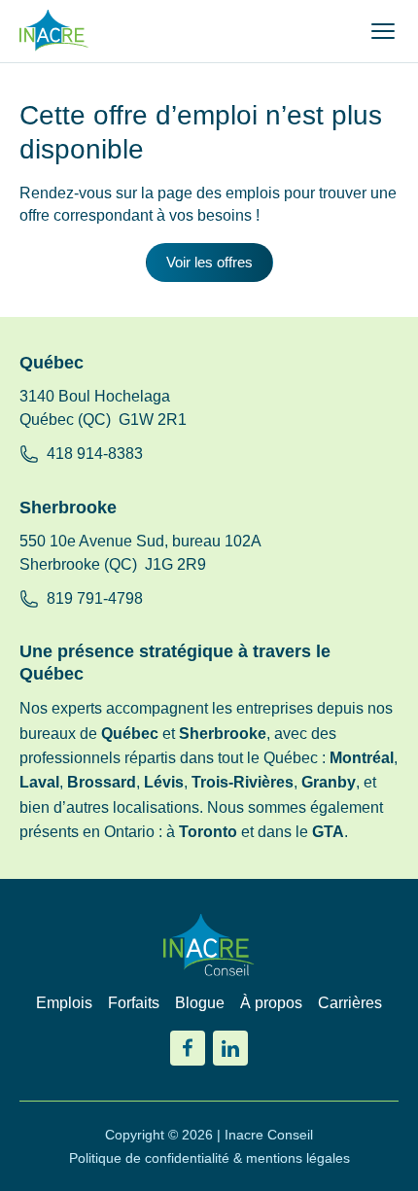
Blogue (200, 1003)
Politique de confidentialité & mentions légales (209, 1158)
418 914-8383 (95, 453)
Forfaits (133, 1003)
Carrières (350, 1003)
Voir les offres (209, 262)
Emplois (64, 1003)
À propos (271, 1003)
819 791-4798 (95, 598)
